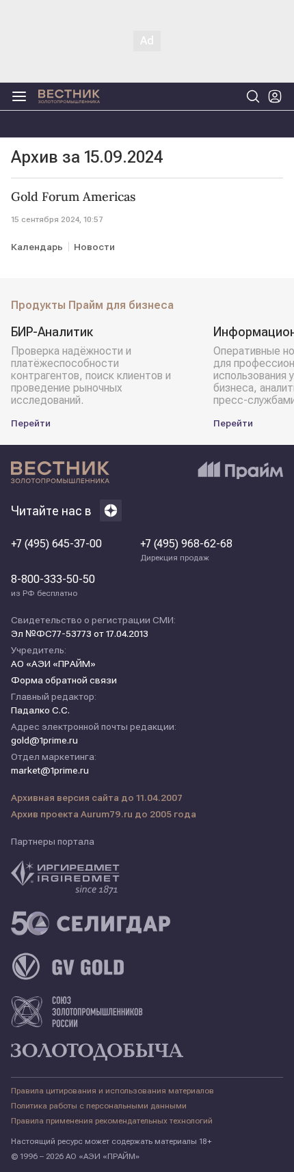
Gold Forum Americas (73, 196)
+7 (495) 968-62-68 (186, 550)
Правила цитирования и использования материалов (112, 1090)
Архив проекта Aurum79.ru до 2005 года (103, 813)
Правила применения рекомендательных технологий (112, 1121)
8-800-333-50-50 (53, 585)
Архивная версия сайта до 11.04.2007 (97, 797)
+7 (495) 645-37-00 (56, 544)
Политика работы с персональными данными (99, 1105)
